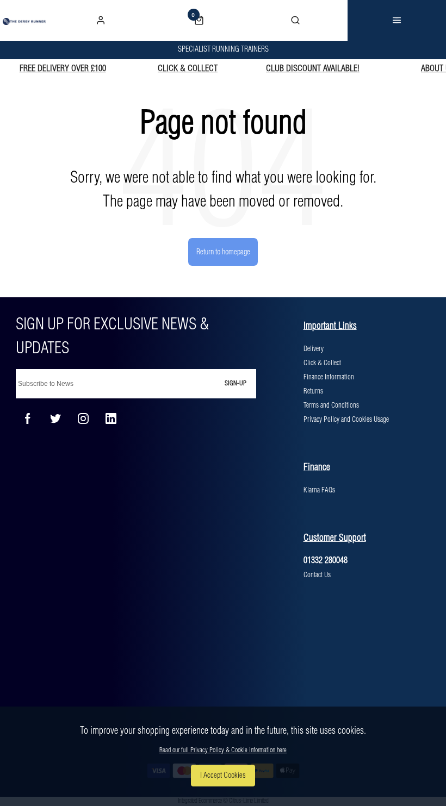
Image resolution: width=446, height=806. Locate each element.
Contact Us (317, 575)
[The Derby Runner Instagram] (83, 418)
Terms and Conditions (331, 405)
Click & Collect (322, 363)
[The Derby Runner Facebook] (28, 418)
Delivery (313, 349)
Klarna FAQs (319, 490)
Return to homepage (223, 252)
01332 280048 (325, 561)
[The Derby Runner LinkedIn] (111, 418)
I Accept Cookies (223, 775)
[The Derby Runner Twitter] (55, 418)
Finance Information (328, 377)
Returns (313, 391)
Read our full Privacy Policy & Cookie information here (223, 750)
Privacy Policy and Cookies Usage (346, 419)
